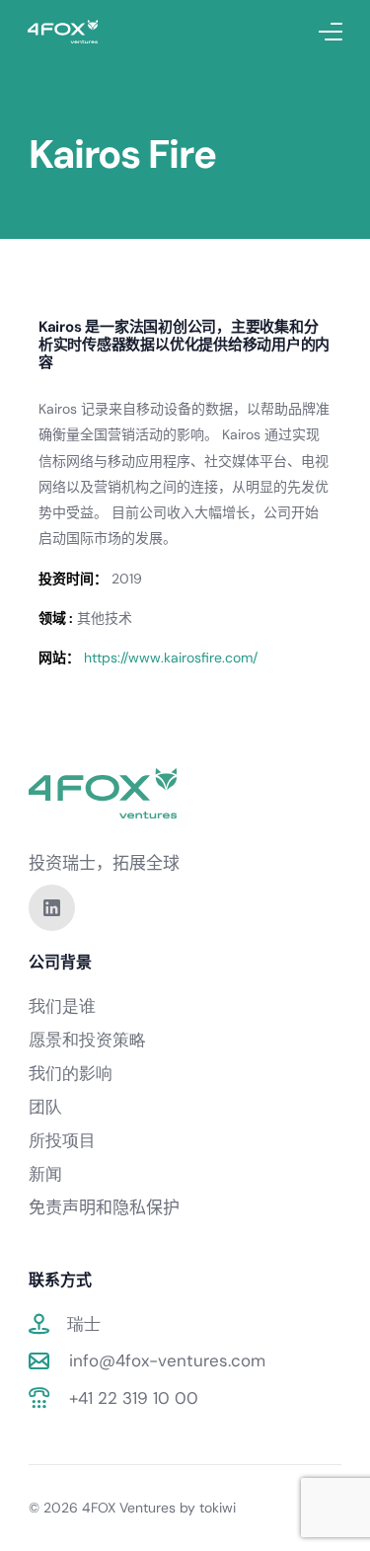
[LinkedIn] (52, 906)
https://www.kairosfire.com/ (171, 657)
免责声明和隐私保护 (104, 1207)
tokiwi (217, 1507)
